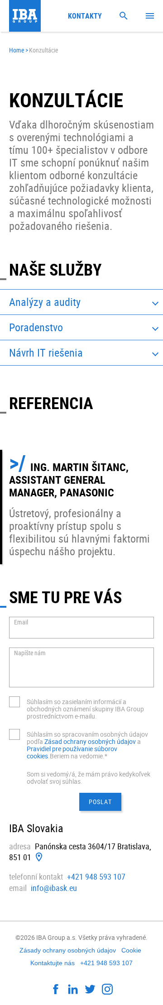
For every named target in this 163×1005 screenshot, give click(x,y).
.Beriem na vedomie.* (77, 756)
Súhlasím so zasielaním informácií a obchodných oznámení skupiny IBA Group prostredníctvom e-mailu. (85, 708)
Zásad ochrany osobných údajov (90, 741)
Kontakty (85, 16)
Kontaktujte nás (52, 963)
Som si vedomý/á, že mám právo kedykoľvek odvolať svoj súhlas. (88, 778)
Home (16, 50)
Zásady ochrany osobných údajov (67, 950)
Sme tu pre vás (65, 597)
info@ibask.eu (54, 887)
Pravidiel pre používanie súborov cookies (72, 752)
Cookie (131, 950)
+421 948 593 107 (96, 876)
